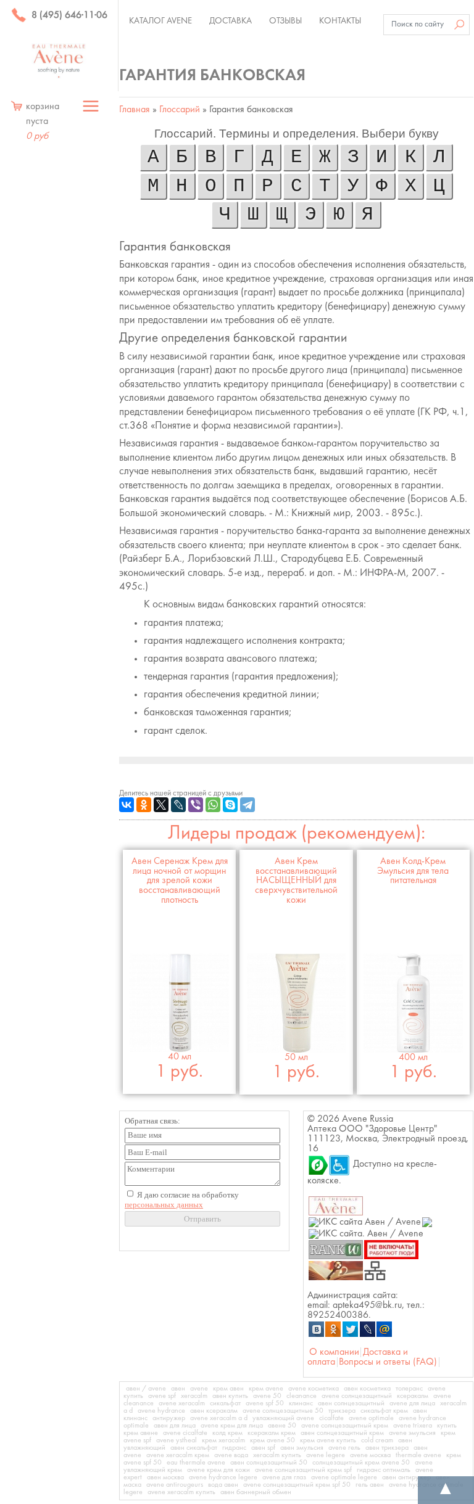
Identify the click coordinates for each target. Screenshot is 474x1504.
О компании (334, 1352)
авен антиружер (406, 1477)
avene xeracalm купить (181, 1492)
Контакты (340, 21)
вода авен (223, 1485)
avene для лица (412, 1403)
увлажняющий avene (283, 1418)
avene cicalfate (185, 1433)
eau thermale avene (196, 1462)
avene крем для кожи (218, 1470)
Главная (134, 110)
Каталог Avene (160, 21)
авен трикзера (387, 1448)
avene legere (325, 1455)
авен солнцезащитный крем (342, 1433)
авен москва (165, 1477)
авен (178, 1388)
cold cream (377, 1440)
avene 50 (267, 1396)
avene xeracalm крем (177, 1455)
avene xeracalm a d (218, 1418)
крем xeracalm (223, 1440)
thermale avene (418, 1455)
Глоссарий (179, 110)
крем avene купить (328, 1440)
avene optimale (371, 1418)
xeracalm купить (277, 1455)
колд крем (227, 1433)
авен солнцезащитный (351, 1403)
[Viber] (195, 804)
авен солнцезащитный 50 (268, 1462)
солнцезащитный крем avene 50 (361, 1462)
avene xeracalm (182, 1403)
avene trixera (412, 1425)
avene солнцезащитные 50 (283, 1411)
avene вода (231, 1455)
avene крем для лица (232, 1425)
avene (199, 1388)
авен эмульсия (301, 1448)
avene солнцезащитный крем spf (303, 1470)
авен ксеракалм (214, 1411)
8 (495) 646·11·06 (68, 15)
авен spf (263, 1448)
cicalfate (331, 1418)
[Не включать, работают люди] (392, 1249)
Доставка (230, 21)
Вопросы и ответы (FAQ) (388, 1362)
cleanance (301, 1396)
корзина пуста (42, 121)
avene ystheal (176, 1440)
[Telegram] (247, 804)
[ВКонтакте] (126, 804)
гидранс (234, 1448)
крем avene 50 (272, 1440)
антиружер (168, 1418)
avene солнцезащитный (357, 1396)
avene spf (162, 1396)
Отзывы (285, 21)
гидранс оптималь (383, 1470)
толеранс (409, 1388)
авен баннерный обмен (255, 1492)
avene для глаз (284, 1477)
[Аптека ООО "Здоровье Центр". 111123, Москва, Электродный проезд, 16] (317, 1164)
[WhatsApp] (213, 804)
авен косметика (367, 1388)
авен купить (230, 1396)
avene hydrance (161, 1411)
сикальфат (225, 1403)
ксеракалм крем (271, 1433)
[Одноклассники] (143, 804)
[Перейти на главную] (58, 61)
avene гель (344, 1448)
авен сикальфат (193, 1448)
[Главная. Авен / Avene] (335, 1205)
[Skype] (230, 804)
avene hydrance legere (223, 1477)
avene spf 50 (265, 1403)
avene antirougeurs (174, 1485)
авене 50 (282, 1425)
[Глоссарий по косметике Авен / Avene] (335, 1270)
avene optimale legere (344, 1477)
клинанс (301, 1403)
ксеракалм (412, 1396)
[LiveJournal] (178, 804)
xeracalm (194, 1396)
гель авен (370, 1485)
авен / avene (146, 1388)
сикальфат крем (384, 1411)
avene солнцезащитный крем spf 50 (297, 1485)
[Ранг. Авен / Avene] (335, 1249)
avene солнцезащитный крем (344, 1425)
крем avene (266, 1388)
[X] (161, 804)
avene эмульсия (412, 1433)
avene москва (370, 1455)
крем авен (228, 1388)
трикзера (342, 1411)
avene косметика (313, 1388)
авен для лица (175, 1425)
